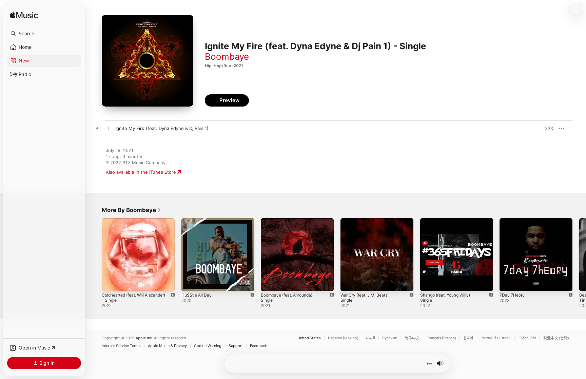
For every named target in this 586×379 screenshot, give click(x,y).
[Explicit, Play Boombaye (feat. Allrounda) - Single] (269, 283)
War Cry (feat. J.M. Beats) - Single (376, 221)
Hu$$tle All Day (197, 221)
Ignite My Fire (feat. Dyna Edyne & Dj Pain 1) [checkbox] (162, 128)
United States (309, 338)
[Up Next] (430, 363)
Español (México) (343, 338)
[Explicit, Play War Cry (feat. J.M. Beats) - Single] (349, 283)
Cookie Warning (207, 346)
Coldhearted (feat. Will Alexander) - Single (138, 223)
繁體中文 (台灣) (556, 338)
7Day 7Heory (513, 221)
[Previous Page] (95, 254)
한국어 (468, 338)
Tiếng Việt (527, 338)
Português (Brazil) (496, 338)
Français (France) (441, 338)
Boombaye (227, 56)
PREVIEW (547, 128)
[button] (44, 33)
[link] (131, 210)
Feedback (258, 346)
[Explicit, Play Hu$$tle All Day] (190, 283)
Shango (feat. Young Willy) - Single (450, 223)
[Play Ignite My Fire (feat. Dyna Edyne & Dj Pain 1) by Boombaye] (108, 129)
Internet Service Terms (121, 346)
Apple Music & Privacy (167, 346)
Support (236, 346)
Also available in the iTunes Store (141, 172)
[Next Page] (579, 254)
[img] (24, 15)
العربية (370, 338)
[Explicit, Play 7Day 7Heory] (508, 283)
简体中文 (412, 338)
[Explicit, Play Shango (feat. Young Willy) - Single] (429, 283)
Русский (389, 338)
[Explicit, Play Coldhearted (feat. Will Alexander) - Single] (110, 283)
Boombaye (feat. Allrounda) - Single (291, 223)
